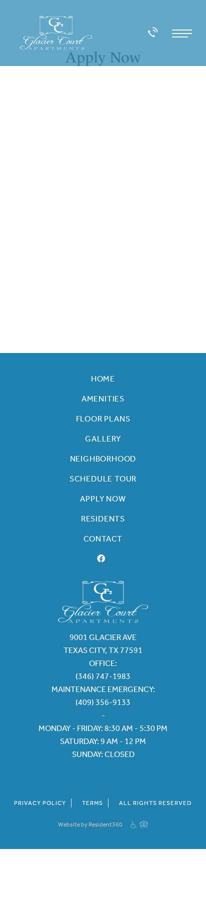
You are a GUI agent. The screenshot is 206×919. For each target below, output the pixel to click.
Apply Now (103, 499)
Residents (103, 519)
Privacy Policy (40, 803)
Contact (103, 539)
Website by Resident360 (90, 824)
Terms (92, 803)
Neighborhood (103, 459)
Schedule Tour (103, 479)
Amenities (103, 399)
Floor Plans (103, 419)
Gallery (103, 439)
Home (103, 379)
